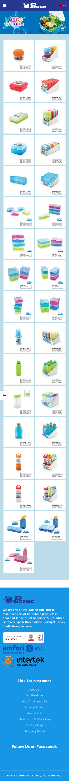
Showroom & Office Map (35, 719)
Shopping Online (35, 731)
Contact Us (34, 713)
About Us (34, 689)
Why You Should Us (34, 701)
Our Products (34, 695)
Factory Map (34, 725)
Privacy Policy (34, 707)
